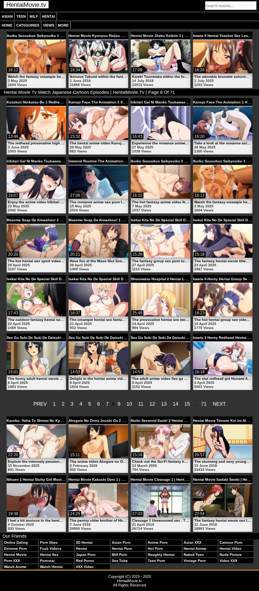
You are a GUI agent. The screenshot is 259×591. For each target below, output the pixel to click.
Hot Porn (155, 548)
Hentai (48, 16)
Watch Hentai (51, 567)
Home (7, 25)
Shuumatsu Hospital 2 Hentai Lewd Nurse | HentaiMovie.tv (181, 279)
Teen (21, 16)
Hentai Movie (15, 555)
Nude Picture (231, 555)
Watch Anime (15, 567)
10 (129, 404)
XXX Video (85, 567)
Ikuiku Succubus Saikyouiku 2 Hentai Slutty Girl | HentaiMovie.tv (186, 161)
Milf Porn (119, 555)
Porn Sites (49, 542)
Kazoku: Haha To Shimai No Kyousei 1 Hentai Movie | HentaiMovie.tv (66, 421)
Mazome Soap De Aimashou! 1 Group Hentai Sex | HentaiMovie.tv (125, 220)
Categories (27, 25)
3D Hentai (84, 542)
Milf (34, 16)
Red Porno (85, 561)
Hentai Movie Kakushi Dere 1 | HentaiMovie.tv (108, 479)
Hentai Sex (49, 555)
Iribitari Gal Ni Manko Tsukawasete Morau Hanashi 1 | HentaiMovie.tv (66, 161)
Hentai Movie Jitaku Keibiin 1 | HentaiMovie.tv (170, 36)
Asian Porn (121, 542)
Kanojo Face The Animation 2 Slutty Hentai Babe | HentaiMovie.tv (125, 102)
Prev (40, 404)
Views (48, 25)
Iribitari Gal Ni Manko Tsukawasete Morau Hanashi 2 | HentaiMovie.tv (190, 102)
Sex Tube (120, 561)
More (63, 25)
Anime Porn (158, 542)
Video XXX (228, 561)
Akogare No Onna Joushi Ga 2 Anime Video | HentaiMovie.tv (120, 421)
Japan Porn (86, 555)
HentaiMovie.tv (26, 4)
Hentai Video (231, 548)
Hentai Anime (195, 548)
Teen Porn (156, 561)
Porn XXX (12, 561)
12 (152, 404)
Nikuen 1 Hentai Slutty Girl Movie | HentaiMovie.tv (49, 479)
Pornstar (47, 561)
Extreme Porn (15, 548)
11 (140, 404)
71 (204, 404)
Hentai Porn (122, 548)
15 (187, 404)
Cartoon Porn (231, 542)
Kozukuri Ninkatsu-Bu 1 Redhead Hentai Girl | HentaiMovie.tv (59, 102)
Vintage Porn (195, 561)
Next (219, 404)
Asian (7, 16)
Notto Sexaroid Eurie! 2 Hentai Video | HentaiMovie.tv (177, 421)
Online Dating (16, 542)
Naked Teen (194, 555)
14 (175, 404)
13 (164, 404)
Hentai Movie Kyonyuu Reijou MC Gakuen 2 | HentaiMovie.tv (121, 36)
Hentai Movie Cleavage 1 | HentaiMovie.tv (166, 479)
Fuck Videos (50, 548)
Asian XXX (192, 542)
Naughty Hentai (161, 555)
